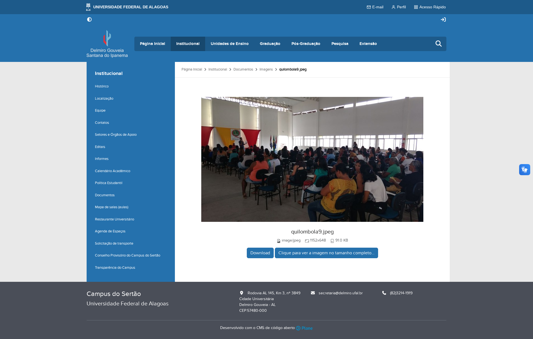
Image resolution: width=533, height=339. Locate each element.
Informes (102, 159)
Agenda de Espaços (110, 231)
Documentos (243, 69)
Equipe (100, 110)
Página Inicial (152, 43)
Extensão (368, 43)
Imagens (266, 69)
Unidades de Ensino (230, 43)
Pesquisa (339, 43)
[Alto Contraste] (89, 20)
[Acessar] (443, 20)
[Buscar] (438, 44)
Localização (104, 98)
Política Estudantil (108, 183)
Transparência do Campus (115, 267)
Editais (100, 147)
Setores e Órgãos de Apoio (116, 134)
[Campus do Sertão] (107, 44)
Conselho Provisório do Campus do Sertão (127, 255)
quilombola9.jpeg (312, 231)
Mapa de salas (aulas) (111, 207)
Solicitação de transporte (114, 243)
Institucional (188, 43)
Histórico (102, 86)
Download (260, 253)
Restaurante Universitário (114, 219)
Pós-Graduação (305, 43)
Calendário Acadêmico (112, 171)
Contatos (102, 122)
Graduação (270, 43)
